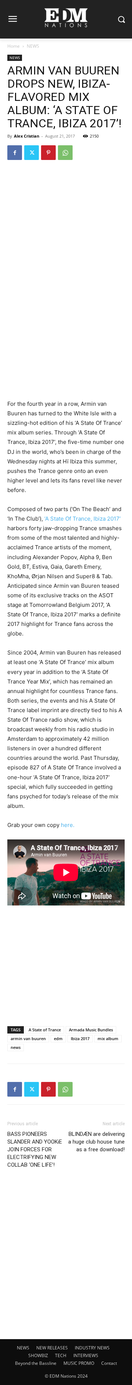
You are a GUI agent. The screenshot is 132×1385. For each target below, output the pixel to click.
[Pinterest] (48, 152)
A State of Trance (45, 1029)
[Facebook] (14, 152)
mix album (108, 1038)
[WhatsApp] (65, 152)
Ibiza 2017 (80, 1038)
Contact (109, 1363)
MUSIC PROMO (78, 1363)
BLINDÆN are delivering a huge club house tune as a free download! (96, 1142)
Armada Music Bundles (91, 1029)
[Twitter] (31, 152)
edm (58, 1038)
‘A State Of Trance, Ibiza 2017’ (82, 518)
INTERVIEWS (85, 1355)
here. (67, 824)
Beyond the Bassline (35, 1363)
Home (13, 46)
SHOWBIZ (38, 1355)
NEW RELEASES (52, 1348)
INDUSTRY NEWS (92, 1348)
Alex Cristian (26, 136)
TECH (60, 1355)
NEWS (33, 46)
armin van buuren (28, 1038)
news (16, 1047)
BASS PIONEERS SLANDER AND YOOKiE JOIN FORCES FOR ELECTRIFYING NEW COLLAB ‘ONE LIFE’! (34, 1149)
